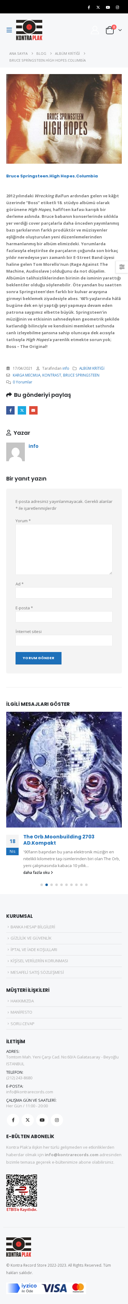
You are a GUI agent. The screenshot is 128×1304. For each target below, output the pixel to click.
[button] (11, 30)
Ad (20, 584)
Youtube (42, 1120)
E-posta (33, 410)
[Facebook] (89, 7)
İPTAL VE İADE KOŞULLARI (34, 949)
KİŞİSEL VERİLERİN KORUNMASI (39, 961)
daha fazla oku (37, 872)
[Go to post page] (64, 770)
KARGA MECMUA (26, 375)
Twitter (22, 410)
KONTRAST (51, 375)
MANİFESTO (21, 1012)
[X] (98, 7)
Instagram (57, 1120)
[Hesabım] (95, 30)
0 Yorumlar (22, 381)
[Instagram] (117, 7)
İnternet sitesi (29, 631)
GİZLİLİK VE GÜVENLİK (31, 938)
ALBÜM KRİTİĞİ (91, 368)
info (65, 368)
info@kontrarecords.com (29, 1092)
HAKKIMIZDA (22, 1001)
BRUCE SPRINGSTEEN (81, 375)
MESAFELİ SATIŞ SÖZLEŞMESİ (37, 972)
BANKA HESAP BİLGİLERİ (33, 927)
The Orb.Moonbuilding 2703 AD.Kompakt (58, 839)
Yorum (23, 520)
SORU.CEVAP (22, 1023)
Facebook (10, 410)
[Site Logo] (29, 30)
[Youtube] (108, 7)
